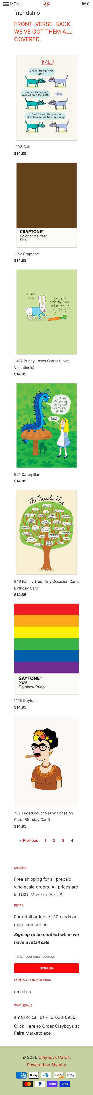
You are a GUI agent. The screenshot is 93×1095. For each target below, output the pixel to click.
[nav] (13, 4)
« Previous (29, 840)
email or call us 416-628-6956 (44, 1017)
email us (22, 991)
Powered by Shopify (46, 1064)
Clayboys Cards (54, 1057)
